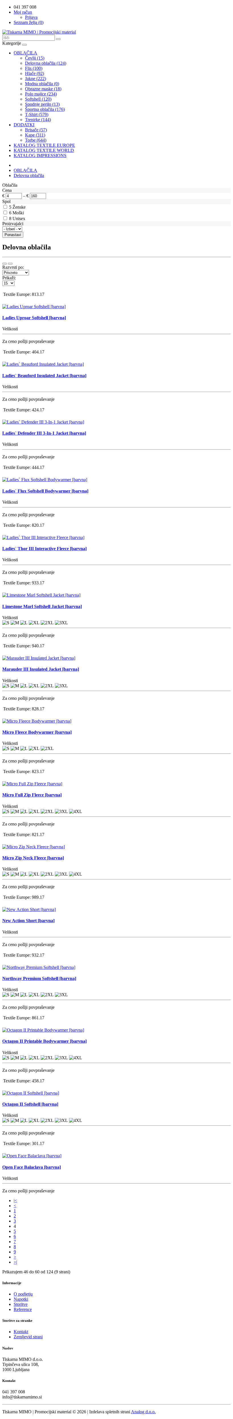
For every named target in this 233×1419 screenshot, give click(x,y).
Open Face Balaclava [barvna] (31, 1167)
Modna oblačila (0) (42, 83)
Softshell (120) (38, 99)
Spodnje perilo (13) (42, 104)
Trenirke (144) (38, 119)
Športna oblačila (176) (45, 109)
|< (15, 1200)
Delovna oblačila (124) (45, 63)
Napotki (21, 1299)
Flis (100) (33, 68)
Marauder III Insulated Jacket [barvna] (40, 669)
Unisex (19, 218)
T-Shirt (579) (36, 114)
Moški (18, 212)
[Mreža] (10, 264)
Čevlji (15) (34, 58)
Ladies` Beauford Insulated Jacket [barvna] (44, 375)
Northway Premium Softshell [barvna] (39, 978)
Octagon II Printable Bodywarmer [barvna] (44, 1041)
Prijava (31, 17)
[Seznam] (4, 264)
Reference (23, 1309)
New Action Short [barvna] (28, 920)
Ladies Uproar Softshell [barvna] (34, 317)
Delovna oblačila (29, 175)
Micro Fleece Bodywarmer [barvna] (37, 732)
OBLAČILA (25, 52)
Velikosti (10, 328)
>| (15, 1262)
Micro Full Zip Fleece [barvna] (32, 794)
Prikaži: (9, 277)
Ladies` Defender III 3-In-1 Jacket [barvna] (44, 433)
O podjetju (23, 1294)
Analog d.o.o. (143, 1411)
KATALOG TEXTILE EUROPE (44, 145)
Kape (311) (35, 135)
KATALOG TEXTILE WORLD (44, 150)
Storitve (21, 1304)
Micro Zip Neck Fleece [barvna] (33, 857)
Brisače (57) (36, 129)
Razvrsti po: (13, 267)
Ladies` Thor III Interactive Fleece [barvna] (44, 548)
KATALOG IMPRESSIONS (40, 155)
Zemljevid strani (28, 1336)
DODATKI (24, 124)
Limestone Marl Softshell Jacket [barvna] (42, 606)
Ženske (19, 207)
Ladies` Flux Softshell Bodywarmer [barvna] (45, 491)
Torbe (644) (35, 140)
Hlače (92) (34, 73)
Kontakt (21, 1331)
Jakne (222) (35, 78)
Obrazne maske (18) (43, 88)
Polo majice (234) (41, 94)
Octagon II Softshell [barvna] (30, 1104)
